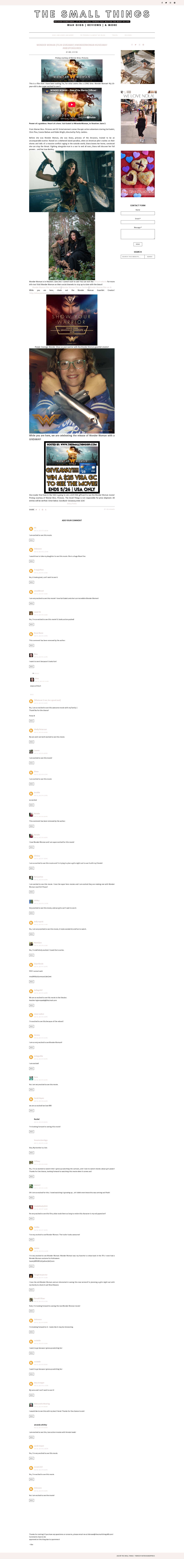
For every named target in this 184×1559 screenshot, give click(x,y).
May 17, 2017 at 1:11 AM (40, 1143)
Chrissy (37, 856)
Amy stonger (39, 1383)
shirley (36, 900)
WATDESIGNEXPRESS (148, 1556)
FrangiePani (39, 570)
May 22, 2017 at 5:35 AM (40, 1343)
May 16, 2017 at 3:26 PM (40, 993)
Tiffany (37, 1161)
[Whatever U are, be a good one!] (47, 700)
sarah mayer (39, 1446)
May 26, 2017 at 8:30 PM (40, 1491)
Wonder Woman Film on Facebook (46, 287)
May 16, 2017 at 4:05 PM (40, 1059)
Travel (115, 35)
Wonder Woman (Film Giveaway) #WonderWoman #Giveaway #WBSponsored (72, 46)
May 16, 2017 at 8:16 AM (40, 945)
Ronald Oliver (39, 1298)
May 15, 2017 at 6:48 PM (40, 816)
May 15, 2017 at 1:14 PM (40, 636)
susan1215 (38, 1467)
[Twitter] (166, 3)
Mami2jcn (38, 942)
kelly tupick (38, 921)
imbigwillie (38, 1056)
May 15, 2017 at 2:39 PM (40, 703)
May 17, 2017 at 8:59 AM (40, 1164)
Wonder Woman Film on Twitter (75, 287)
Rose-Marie (38, 633)
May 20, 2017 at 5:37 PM (40, 1301)
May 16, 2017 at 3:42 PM (40, 1038)
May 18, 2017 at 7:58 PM (40, 1230)
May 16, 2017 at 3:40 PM (40, 1017)
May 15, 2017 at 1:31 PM (40, 657)
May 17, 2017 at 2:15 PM (40, 1188)
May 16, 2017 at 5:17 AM (40, 924)
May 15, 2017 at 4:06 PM (40, 732)
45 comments (110, 509)
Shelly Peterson (40, 729)
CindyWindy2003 (40, 1206)
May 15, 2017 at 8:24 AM (40, 615)
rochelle (37, 1340)
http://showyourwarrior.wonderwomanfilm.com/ (50, 293)
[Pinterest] (175, 3)
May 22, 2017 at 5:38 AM (40, 1364)
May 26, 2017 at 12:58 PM (41, 1448)
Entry (69, 503)
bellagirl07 (38, 990)
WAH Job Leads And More (63, 35)
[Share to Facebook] (39, 510)
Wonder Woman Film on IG (100, 287)
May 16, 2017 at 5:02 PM (40, 1080)
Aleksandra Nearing (42, 1404)
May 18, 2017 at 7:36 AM (40, 1209)
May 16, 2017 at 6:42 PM (40, 1101)
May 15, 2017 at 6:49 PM (40, 837)
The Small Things (128, 1556)
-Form (74, 503)
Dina (36, 654)
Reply (31, 540)
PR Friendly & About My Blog (92, 35)
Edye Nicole (38, 964)
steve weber (39, 1014)
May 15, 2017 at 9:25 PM (40, 879)
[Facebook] (162, 3)
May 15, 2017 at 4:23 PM (40, 795)
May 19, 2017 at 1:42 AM (40, 1277)
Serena (37, 1035)
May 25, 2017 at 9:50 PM (40, 1427)
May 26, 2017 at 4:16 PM (40, 1470)
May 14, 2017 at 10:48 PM (41, 530)
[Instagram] (170, 3)
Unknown (38, 549)
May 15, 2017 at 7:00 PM (40, 858)
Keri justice (38, 877)
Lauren (37, 750)
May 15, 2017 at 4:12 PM (40, 774)
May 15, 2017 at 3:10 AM (40, 573)
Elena (36, 771)
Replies (36, 673)
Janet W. (37, 612)
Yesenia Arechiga (41, 1140)
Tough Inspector (40, 1275)
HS (35, 528)
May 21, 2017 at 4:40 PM (40, 1322)
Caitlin (36, 1227)
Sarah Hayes (39, 1098)
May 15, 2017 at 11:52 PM (41, 903)
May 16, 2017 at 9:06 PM (40, 1122)
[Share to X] (36, 510)
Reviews (128, 35)
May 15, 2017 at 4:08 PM (40, 753)
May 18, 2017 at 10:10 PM (41, 1251)
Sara (36, 1077)
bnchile (37, 792)
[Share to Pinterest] (43, 510)
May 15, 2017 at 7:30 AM (40, 594)
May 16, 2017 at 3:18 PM (40, 966)
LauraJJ (37, 1185)
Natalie (37, 813)
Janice (36, 1248)
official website (100, 281)
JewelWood (39, 591)
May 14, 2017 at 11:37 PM (41, 551)
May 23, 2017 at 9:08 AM (40, 1406)
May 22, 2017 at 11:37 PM (41, 1385)
